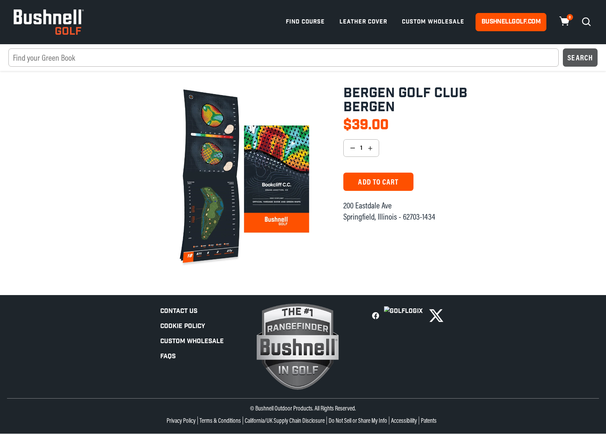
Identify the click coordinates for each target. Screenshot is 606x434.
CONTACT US (178, 311)
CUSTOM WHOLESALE (192, 341)
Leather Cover (363, 22)
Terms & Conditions (220, 420)
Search (580, 57)
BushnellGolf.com (511, 22)
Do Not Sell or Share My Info (358, 420)
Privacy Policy (181, 420)
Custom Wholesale (433, 22)
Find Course (305, 22)
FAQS (168, 356)
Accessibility (404, 420)
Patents (429, 420)
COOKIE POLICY (182, 326)
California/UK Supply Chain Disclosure (285, 420)
